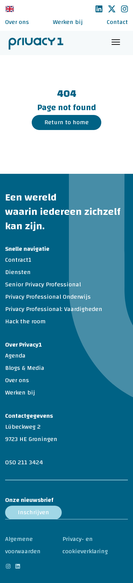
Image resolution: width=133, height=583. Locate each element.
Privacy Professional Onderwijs (48, 296)
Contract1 (18, 259)
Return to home (66, 122)
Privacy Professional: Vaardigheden (53, 309)
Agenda (15, 355)
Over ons (17, 22)
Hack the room (25, 321)
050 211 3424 (24, 462)
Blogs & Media (24, 368)
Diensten (18, 272)
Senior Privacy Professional (43, 284)
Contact (117, 22)
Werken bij (68, 22)
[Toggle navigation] (115, 43)
